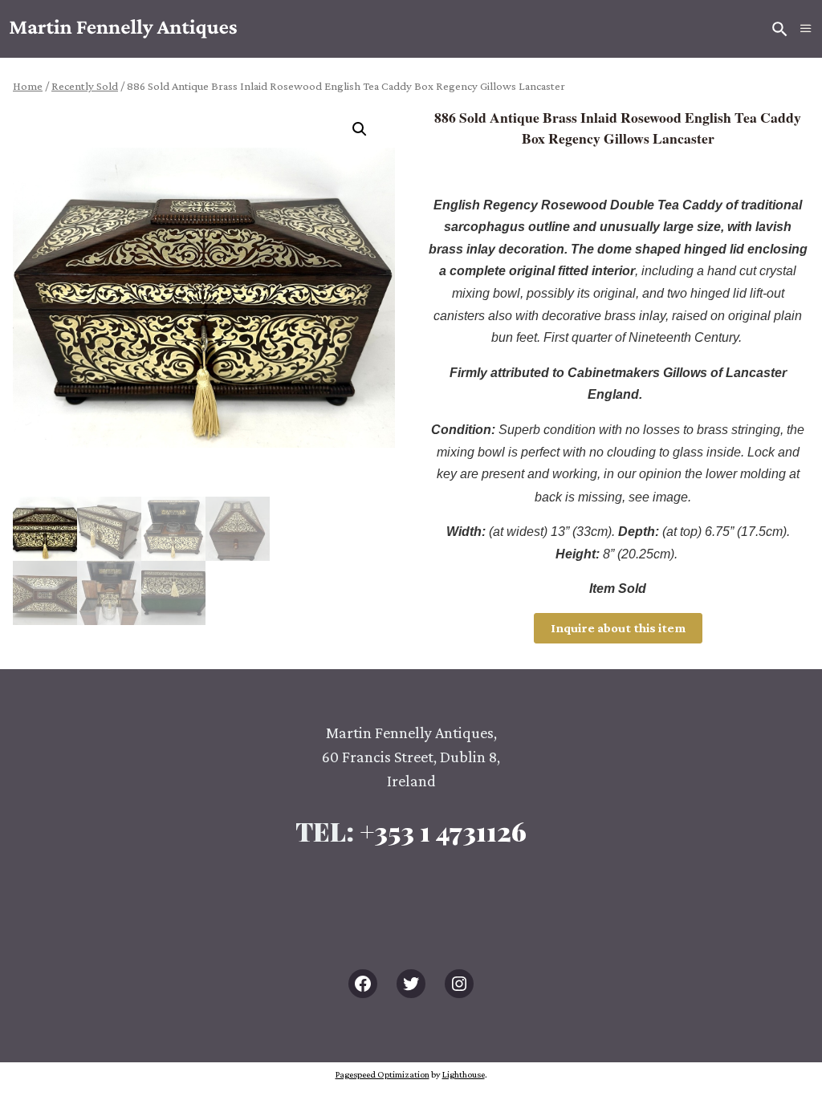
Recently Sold (84, 85)
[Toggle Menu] (806, 28)
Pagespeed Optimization (382, 1074)
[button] (366, 135)
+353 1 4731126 (443, 831)
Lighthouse (463, 1074)
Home (28, 85)
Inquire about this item (618, 628)
